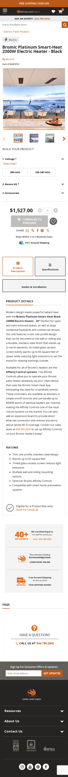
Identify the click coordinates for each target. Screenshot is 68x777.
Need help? (10, 163)
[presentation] (18, 138)
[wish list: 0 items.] (53, 11)
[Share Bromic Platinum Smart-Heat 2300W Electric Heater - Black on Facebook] (37, 230)
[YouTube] (30, 767)
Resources (12, 711)
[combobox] (34, 25)
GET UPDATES (51, 673)
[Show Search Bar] (64, 18)
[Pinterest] (38, 767)
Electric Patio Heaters (16, 31)
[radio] (15, 172)
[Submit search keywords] (65, 25)
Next (64, 138)
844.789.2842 (23, 429)
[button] (27, 230)
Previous (4, 138)
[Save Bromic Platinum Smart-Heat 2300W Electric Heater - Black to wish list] (53, 221)
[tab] (17, 266)
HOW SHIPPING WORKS (40, 585)
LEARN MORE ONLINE (40, 562)
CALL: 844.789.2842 (42, 539)
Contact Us (13, 731)
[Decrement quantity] (39, 210)
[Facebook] (46, 767)
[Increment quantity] (55, 210)
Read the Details (26, 509)
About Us (11, 721)
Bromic (10, 59)
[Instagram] (22, 767)
